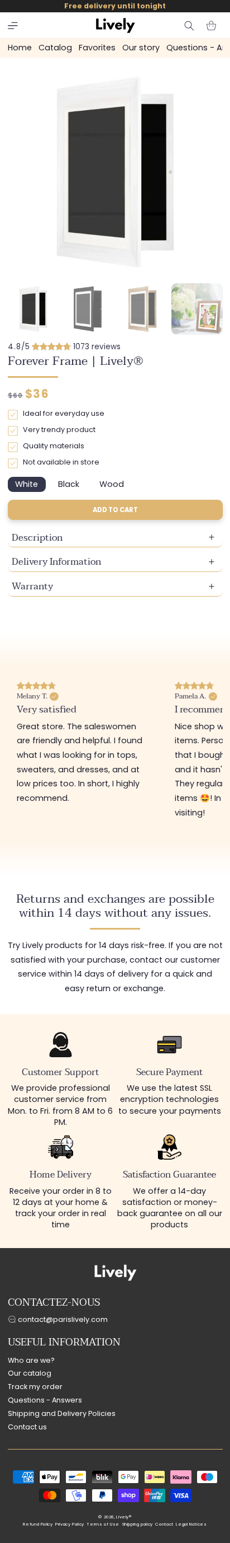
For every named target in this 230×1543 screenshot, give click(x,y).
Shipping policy (137, 1524)
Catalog (55, 47)
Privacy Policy (69, 1524)
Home (20, 47)
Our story (141, 47)
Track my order (35, 1386)
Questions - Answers (45, 1400)
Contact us (27, 1427)
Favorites (97, 47)
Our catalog (29, 1373)
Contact (164, 1524)
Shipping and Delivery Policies (62, 1413)
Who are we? (31, 1360)
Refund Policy (37, 1524)
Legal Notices (191, 1524)
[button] (13, 26)
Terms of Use (103, 1524)
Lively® (123, 1517)
